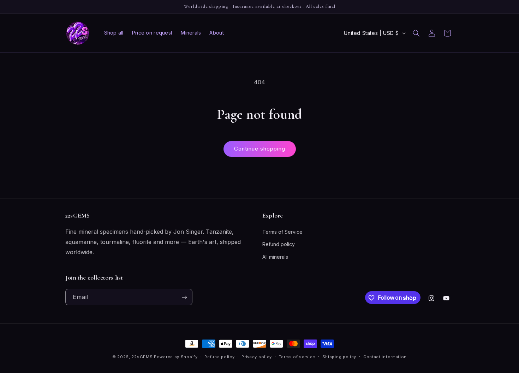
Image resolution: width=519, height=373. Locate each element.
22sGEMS (142, 356)
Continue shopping (259, 148)
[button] (416, 33)
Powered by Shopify (176, 356)
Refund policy (278, 244)
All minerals (275, 257)
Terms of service (297, 356)
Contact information (385, 356)
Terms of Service (282, 232)
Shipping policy (339, 356)
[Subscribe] (184, 297)
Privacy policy (256, 356)
